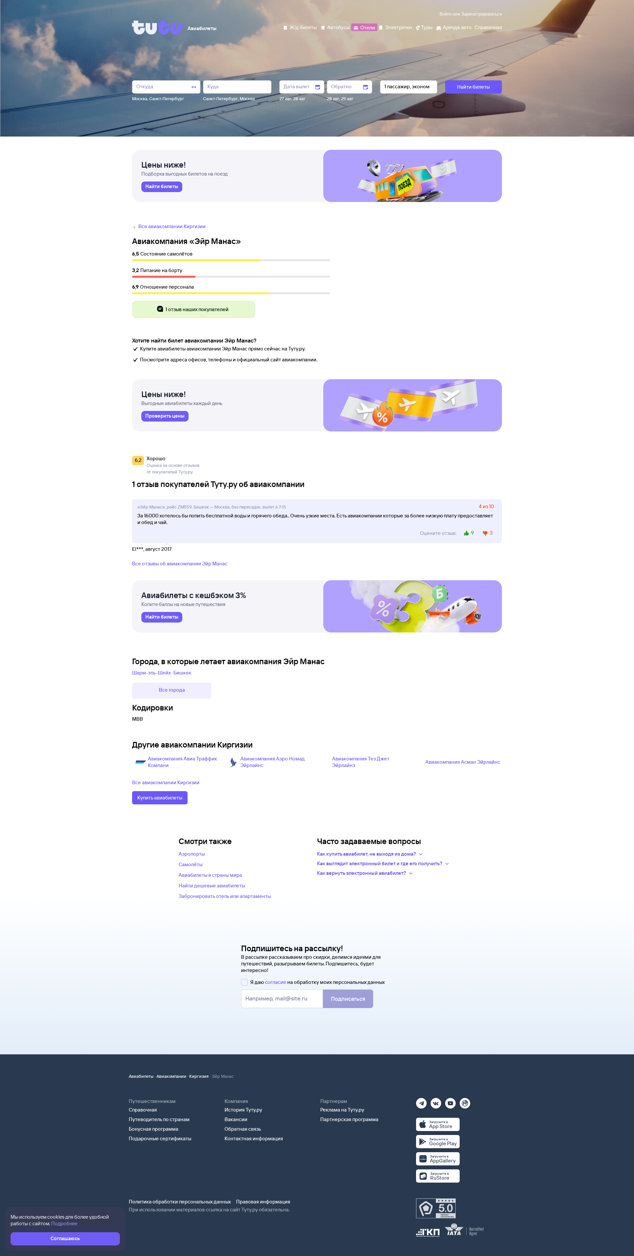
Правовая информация (263, 1201)
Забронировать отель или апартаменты (225, 896)
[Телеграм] (421, 1101)
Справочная (143, 1110)
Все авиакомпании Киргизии (165, 782)
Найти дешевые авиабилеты (212, 885)
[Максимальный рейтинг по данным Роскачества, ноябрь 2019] (436, 1208)
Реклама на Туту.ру (342, 1110)
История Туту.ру (243, 1110)
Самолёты (190, 864)
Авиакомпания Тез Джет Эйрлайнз (360, 761)
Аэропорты (192, 854)
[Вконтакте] (436, 1101)
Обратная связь (243, 1129)
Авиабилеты (141, 1076)
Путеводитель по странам (159, 1119)
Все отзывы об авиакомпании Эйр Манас (180, 563)
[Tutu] (158, 27)
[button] (138, 465)
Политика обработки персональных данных (180, 1201)
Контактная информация (254, 1138)
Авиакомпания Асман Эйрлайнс (462, 762)
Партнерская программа (349, 1119)
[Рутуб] (465, 1101)
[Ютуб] (450, 1101)
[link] (161, 187)
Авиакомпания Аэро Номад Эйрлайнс (272, 761)
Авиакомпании (171, 1076)
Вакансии (236, 1119)
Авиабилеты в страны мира (210, 875)
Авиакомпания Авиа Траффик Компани (182, 761)
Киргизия (199, 1076)
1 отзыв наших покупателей (197, 309)
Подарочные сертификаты (160, 1138)
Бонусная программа (153, 1129)
